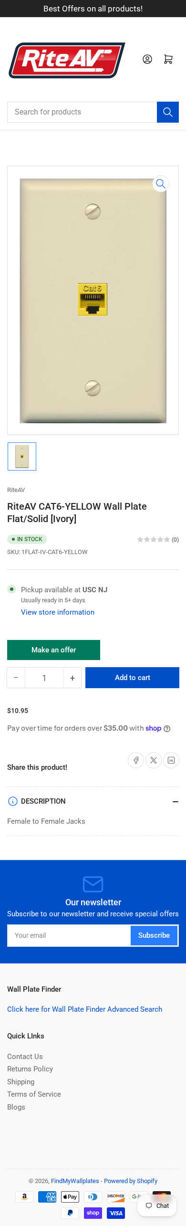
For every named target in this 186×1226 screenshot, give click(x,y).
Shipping (20, 1082)
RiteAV (16, 489)
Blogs (16, 1107)
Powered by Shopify (130, 1180)
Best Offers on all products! (93, 8)
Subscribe (154, 935)
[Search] (167, 112)
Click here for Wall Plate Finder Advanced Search (84, 1009)
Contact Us (25, 1056)
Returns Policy (30, 1069)
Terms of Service (34, 1094)
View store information (57, 612)
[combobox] (93, 112)
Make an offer (54, 653)
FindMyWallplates (75, 1180)
